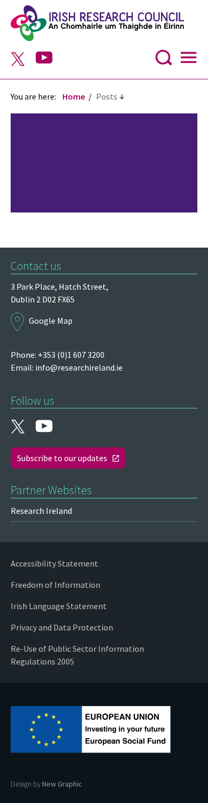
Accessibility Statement (54, 563)
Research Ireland (41, 510)
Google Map (51, 320)
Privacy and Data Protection (62, 627)
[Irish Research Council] (104, 23)
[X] (18, 60)
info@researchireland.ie (79, 367)
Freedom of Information (55, 584)
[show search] (163, 60)
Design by (46, 784)
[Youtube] (44, 58)
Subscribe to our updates (62, 458)
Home (73, 96)
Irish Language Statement (59, 606)
